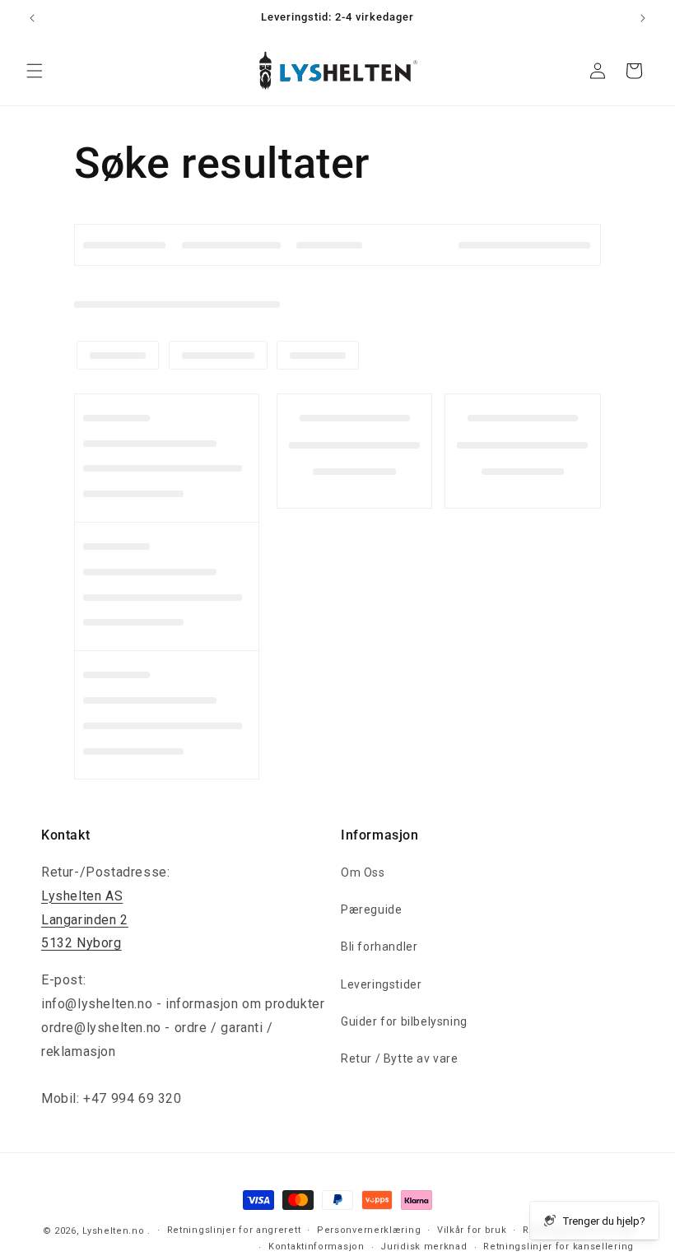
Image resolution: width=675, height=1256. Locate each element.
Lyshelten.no (113, 1231)
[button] (34, 71)
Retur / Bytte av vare (400, 1058)
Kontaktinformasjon (316, 1246)
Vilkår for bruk (472, 1230)
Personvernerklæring (369, 1230)
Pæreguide (371, 909)
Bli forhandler (379, 946)
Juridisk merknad (423, 1246)
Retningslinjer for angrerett (234, 1230)
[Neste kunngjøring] (643, 18)
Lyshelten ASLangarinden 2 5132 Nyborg (84, 919)
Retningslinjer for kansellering (558, 1246)
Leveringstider (381, 984)
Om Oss (363, 872)
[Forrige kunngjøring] (32, 18)
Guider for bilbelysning (404, 1021)
